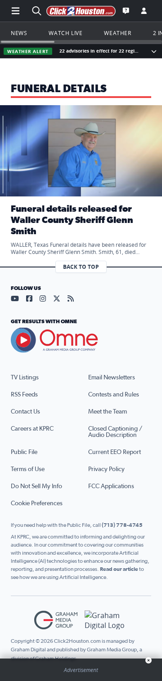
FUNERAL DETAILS (59, 89)
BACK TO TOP (81, 267)
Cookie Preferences (37, 503)
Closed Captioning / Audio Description (115, 432)
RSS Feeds (24, 395)
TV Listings (25, 377)
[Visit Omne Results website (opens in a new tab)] (81, 340)
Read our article (119, 569)
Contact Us (25, 412)
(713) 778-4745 (122, 525)
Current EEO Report (114, 452)
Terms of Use (28, 469)
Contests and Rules (113, 395)
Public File (24, 452)
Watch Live (65, 32)
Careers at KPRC (32, 429)
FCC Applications (111, 486)
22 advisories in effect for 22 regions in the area (99, 51)
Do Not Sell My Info (36, 486)
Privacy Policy (106, 469)
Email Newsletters (111, 377)
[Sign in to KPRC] (144, 11)
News (19, 32)
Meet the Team (107, 412)
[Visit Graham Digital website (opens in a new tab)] (106, 620)
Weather (117, 32)
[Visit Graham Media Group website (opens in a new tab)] (55, 620)
